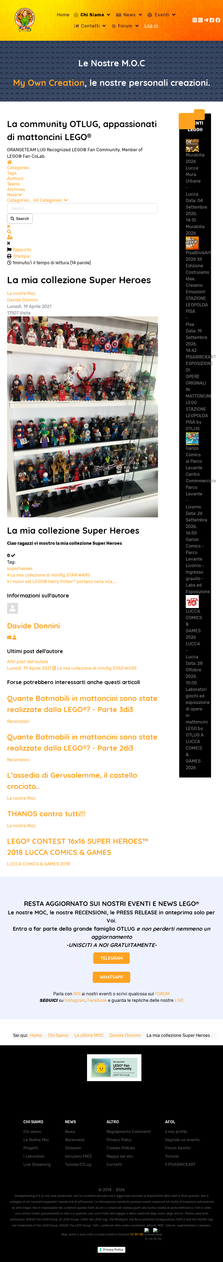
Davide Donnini (22, 300)
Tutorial (171, 1156)
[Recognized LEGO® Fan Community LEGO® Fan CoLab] (111, 1067)
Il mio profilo (176, 1131)
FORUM (162, 993)
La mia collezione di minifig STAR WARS (49, 575)
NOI (76, 993)
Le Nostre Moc (36, 1140)
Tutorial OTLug (78, 1164)
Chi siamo (32, 1131)
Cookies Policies (121, 1148)
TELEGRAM (111, 958)
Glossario (73, 1148)
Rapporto (22, 249)
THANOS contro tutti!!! (46, 813)
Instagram (74, 1000)
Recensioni (18, 721)
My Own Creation (49, 82)
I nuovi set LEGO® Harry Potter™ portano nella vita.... (63, 581)
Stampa (21, 256)
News (70, 1131)
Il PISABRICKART (180, 1164)
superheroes (20, 568)
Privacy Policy (119, 1140)
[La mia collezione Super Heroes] (82, 416)
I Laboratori (33, 1156)
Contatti (114, 1164)
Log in (151, 25)
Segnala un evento (182, 1140)
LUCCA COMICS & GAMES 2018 (38, 864)
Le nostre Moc (21, 293)
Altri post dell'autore (27, 661)
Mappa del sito (120, 1156)
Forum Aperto (177, 1148)
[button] (82, 195)
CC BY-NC (137, 1234)
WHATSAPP (111, 977)
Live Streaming (37, 1164)
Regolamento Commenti (129, 1131)
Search (21, 218)
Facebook (97, 1000)
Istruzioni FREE (78, 1156)
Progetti (30, 1148)
